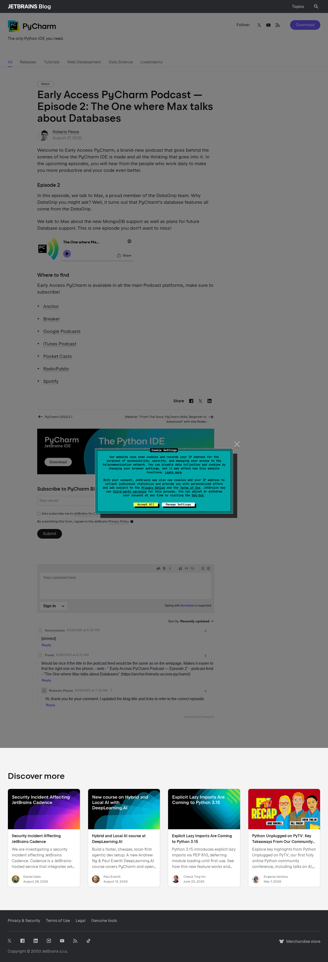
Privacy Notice (153, 488)
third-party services (129, 491)
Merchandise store (302, 944)
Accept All (145, 504)
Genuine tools (104, 920)
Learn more (173, 472)
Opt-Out (198, 495)
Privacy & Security (24, 920)
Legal (80, 920)
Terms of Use (190, 488)
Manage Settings (178, 504)
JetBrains (50, 951)
